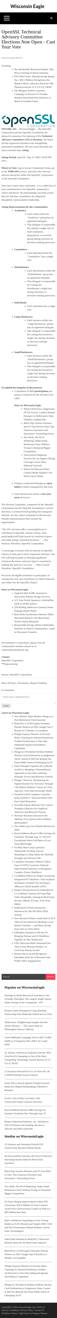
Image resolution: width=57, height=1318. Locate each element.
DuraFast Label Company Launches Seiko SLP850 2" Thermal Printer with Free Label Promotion (33, 798)
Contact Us (39, 1310)
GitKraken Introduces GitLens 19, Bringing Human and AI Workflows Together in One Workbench (31, 936)
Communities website (12, 646)
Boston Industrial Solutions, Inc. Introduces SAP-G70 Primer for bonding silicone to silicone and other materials (27, 1125)
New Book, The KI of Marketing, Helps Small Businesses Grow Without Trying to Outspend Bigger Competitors (37, 444)
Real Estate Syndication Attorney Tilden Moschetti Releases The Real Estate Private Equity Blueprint (34, 618)
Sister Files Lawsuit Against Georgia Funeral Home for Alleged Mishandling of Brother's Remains (27, 1087)
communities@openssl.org (14, 650)
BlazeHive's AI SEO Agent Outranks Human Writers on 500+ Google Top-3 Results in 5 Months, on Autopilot (33, 727)
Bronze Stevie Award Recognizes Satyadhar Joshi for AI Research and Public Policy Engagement (32, 957)
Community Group (41, 168)
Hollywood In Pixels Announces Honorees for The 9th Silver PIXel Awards (31, 911)
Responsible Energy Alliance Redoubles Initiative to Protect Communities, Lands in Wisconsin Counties (34, 629)
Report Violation (39, 683)
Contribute (14, 1310)
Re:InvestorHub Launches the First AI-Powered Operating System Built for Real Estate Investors (28, 1160)
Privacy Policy (27, 1310)
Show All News (8, 683)
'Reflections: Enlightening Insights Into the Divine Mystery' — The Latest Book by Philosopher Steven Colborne (26, 1026)
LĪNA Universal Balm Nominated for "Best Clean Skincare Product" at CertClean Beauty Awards (32, 947)
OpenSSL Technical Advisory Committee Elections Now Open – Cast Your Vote (28, 39)
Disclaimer (23, 683)
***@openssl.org (9, 664)
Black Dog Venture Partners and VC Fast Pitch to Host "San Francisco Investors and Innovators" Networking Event (28, 1175)
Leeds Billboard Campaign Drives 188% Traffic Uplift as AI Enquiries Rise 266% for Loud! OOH (28, 1041)
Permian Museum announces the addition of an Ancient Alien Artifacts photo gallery (32, 819)
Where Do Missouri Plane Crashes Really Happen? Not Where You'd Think (38, 473)
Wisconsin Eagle (27, 6)
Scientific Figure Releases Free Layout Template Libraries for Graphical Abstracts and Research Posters (33, 809)
